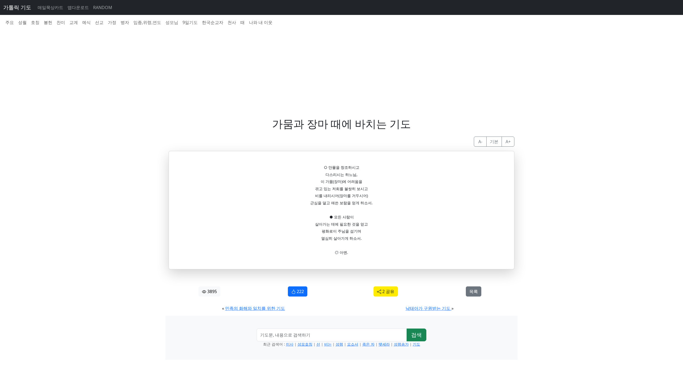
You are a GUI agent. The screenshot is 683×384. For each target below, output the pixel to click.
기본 (494, 142)
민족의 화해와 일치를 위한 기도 (255, 308)
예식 (86, 22)
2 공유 (387, 291)
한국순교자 (212, 22)
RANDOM (102, 7)
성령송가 (401, 344)
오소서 (352, 344)
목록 (473, 291)
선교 (99, 22)
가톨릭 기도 (17, 7)
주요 (9, 22)
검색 (416, 334)
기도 (416, 344)
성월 (22, 22)
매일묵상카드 (50, 7)
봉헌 (48, 22)
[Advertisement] (329, 67)
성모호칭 (304, 344)
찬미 (61, 22)
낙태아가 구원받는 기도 (428, 308)
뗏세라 (384, 344)
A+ (508, 142)
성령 (339, 344)
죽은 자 (368, 344)
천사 (232, 22)
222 (300, 291)
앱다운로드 (78, 7)
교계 (73, 22)
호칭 (35, 22)
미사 (289, 344)
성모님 (171, 22)
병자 (125, 22)
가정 (112, 22)
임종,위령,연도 (147, 22)
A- (480, 142)
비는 (328, 344)
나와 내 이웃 (260, 22)
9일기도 (190, 22)
